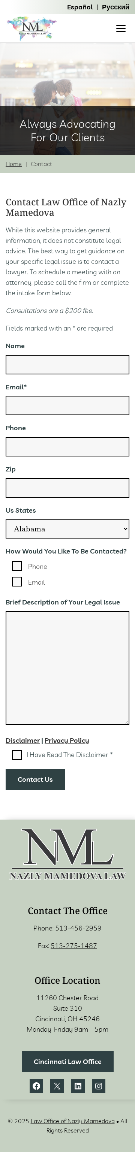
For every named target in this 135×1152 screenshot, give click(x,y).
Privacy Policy (67, 740)
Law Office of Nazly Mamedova (73, 1121)
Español (80, 7)
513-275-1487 (74, 945)
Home (14, 164)
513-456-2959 (78, 928)
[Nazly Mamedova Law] (32, 29)
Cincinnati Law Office (68, 1061)
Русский (115, 7)
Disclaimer (23, 740)
